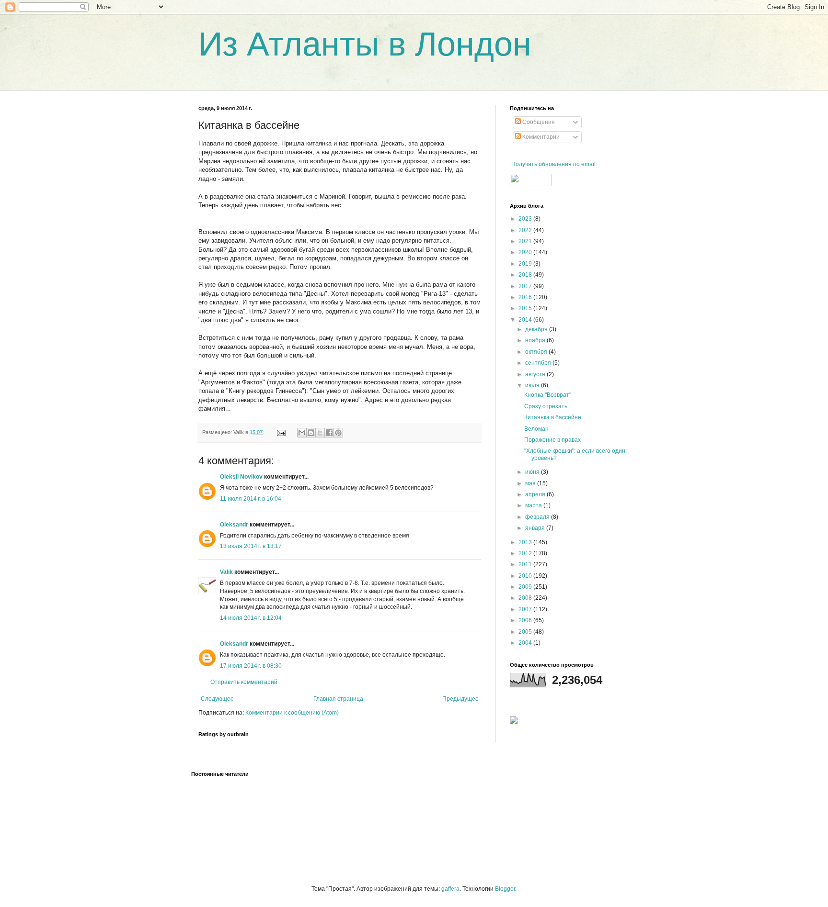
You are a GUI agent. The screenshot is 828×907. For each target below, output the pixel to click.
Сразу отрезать (545, 406)
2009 (525, 586)
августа (536, 374)
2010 (525, 575)
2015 (525, 308)
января (535, 528)
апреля (536, 494)
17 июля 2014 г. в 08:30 (251, 665)
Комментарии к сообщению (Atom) (292, 712)
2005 (525, 631)
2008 (525, 597)
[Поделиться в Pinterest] (338, 432)
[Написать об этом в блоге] (311, 432)
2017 (525, 286)
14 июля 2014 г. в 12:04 (251, 618)
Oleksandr (234, 524)
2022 (525, 230)
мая (531, 483)
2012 (525, 553)
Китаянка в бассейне (552, 417)
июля (533, 385)
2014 (525, 319)
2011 (525, 564)
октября (537, 351)
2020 (525, 252)
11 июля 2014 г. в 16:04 (250, 498)
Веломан (536, 429)
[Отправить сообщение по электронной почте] (281, 432)
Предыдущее (460, 698)
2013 (525, 542)
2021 (525, 241)
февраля (538, 517)
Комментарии (540, 137)
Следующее (217, 698)
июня (533, 472)
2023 (525, 218)
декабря (537, 329)
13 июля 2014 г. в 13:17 (251, 546)
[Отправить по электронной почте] (302, 432)
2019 (525, 263)
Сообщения (538, 122)
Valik (226, 572)
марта (534, 505)
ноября (536, 340)
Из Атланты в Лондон (364, 44)
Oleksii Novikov (241, 476)
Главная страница (338, 698)
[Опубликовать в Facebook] (329, 432)
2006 (525, 620)
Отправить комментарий (243, 682)
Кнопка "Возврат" (547, 395)
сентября (538, 362)
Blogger (505, 888)
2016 (525, 297)
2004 (525, 642)
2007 (525, 609)
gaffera (450, 888)
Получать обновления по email (553, 164)
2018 (525, 274)
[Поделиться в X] (320, 432)
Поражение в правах (552, 440)
